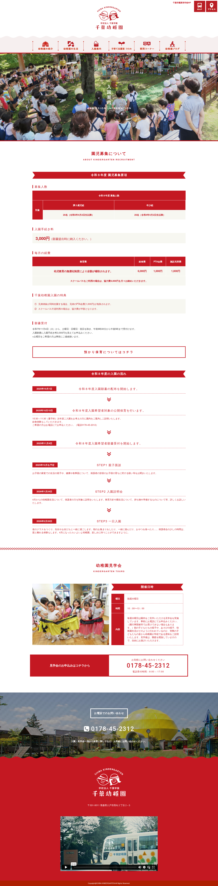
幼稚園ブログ (173, 46)
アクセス (211, 6)
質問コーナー (147, 46)
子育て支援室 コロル (121, 46)
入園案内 (96, 46)
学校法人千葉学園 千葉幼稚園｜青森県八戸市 (109, 18)
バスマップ (199, 6)
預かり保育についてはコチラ (109, 352)
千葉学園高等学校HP (182, 2)
